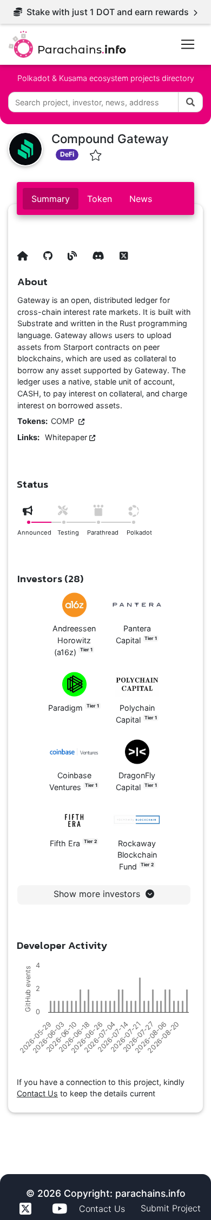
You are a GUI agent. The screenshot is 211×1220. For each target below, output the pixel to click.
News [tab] (140, 198)
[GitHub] (52, 251)
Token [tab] (99, 198)
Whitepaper (67, 437)
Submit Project (171, 1208)
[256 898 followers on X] (128, 251)
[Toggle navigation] (187, 44)
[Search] (190, 102)
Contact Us (37, 1093)
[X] (27, 1208)
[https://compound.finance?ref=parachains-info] (27, 251)
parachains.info (150, 1193)
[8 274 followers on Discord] (103, 251)
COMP (64, 421)
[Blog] (77, 251)
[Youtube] (61, 1208)
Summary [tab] (50, 198)
